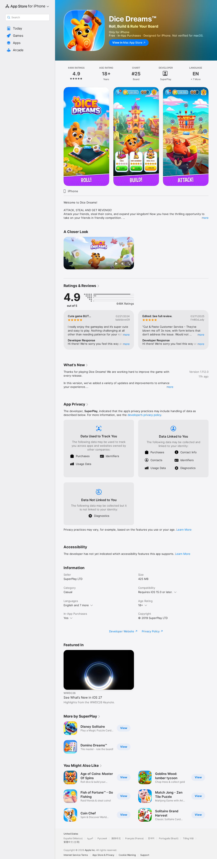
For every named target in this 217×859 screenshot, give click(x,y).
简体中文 (116, 838)
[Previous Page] (59, 74)
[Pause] (116, 264)
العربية (90, 838)
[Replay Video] (68, 264)
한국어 (151, 838)
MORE (126, 334)
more (205, 217)
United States (71, 834)
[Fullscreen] (128, 264)
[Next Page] (213, 74)
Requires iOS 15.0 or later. (155, 592)
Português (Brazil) (168, 838)
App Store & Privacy (103, 855)
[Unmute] (122, 264)
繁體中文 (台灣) (72, 842)
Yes (66, 618)
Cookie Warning (127, 855)
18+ (140, 605)
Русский (102, 838)
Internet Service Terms (76, 855)
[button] (27, 28)
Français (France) (134, 838)
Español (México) (73, 838)
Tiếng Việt (188, 838)
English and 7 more (76, 605)
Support (144, 855)
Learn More (184, 529)
